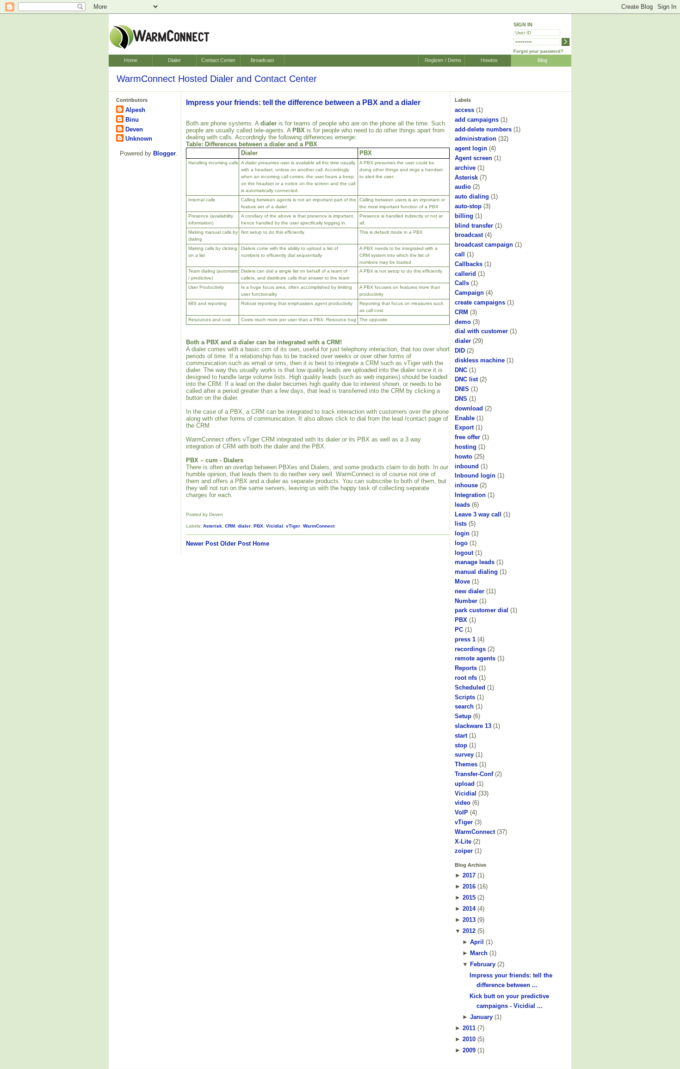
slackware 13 (473, 725)
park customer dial (481, 610)
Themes (466, 764)
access (464, 109)
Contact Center (218, 60)
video (462, 802)
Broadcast (262, 60)
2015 (469, 897)
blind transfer (474, 225)
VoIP (461, 812)
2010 (469, 1039)
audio (463, 186)
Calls (462, 283)
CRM (230, 525)
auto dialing (472, 196)
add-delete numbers (483, 129)
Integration (470, 494)
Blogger (164, 153)
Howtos (489, 60)
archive (465, 167)
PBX (258, 525)
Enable (465, 418)
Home (130, 60)
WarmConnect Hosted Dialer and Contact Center (217, 79)
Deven (134, 129)
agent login (471, 148)
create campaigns (480, 302)
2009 (469, 1050)
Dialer (174, 60)
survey (464, 754)
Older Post (235, 543)
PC (459, 629)
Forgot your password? (538, 51)
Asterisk (212, 525)
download (469, 408)
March (479, 953)
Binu (132, 119)
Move (462, 581)
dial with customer (481, 331)
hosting (465, 446)
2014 (469, 908)
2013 (469, 919)
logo (461, 543)
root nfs (466, 677)
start (461, 735)
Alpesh (135, 109)
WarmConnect (318, 525)
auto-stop (468, 206)
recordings (470, 649)
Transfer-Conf (474, 774)
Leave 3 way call (478, 514)
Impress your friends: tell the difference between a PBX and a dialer (303, 102)
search (464, 706)
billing (464, 215)
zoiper (464, 850)
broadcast (469, 234)
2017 (469, 875)
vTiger (293, 525)
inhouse (466, 485)
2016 (469, 886)
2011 (469, 1028)
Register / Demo (443, 60)
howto (463, 456)
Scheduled (470, 687)
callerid (465, 273)
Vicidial (274, 525)
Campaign (469, 292)
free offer (467, 437)
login (462, 533)
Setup (463, 716)
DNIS (462, 388)
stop (461, 745)
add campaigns (477, 119)
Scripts (465, 697)
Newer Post (202, 543)
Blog (542, 60)
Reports (466, 668)
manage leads (475, 562)
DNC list (466, 379)
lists (461, 523)
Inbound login (475, 475)
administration (475, 138)
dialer (244, 525)
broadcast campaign (484, 244)
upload (465, 783)
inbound (467, 466)
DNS (461, 398)
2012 (469, 930)
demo (463, 321)
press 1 (465, 639)
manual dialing (476, 571)
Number (466, 600)
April (477, 941)
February (482, 964)
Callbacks (468, 264)
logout (464, 552)
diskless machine (480, 360)
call (460, 254)
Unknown (138, 138)
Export (464, 427)
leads (462, 504)
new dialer (469, 591)
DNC (461, 370)
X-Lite (463, 841)
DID (460, 350)
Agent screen (473, 158)
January (481, 1016)
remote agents (475, 658)
